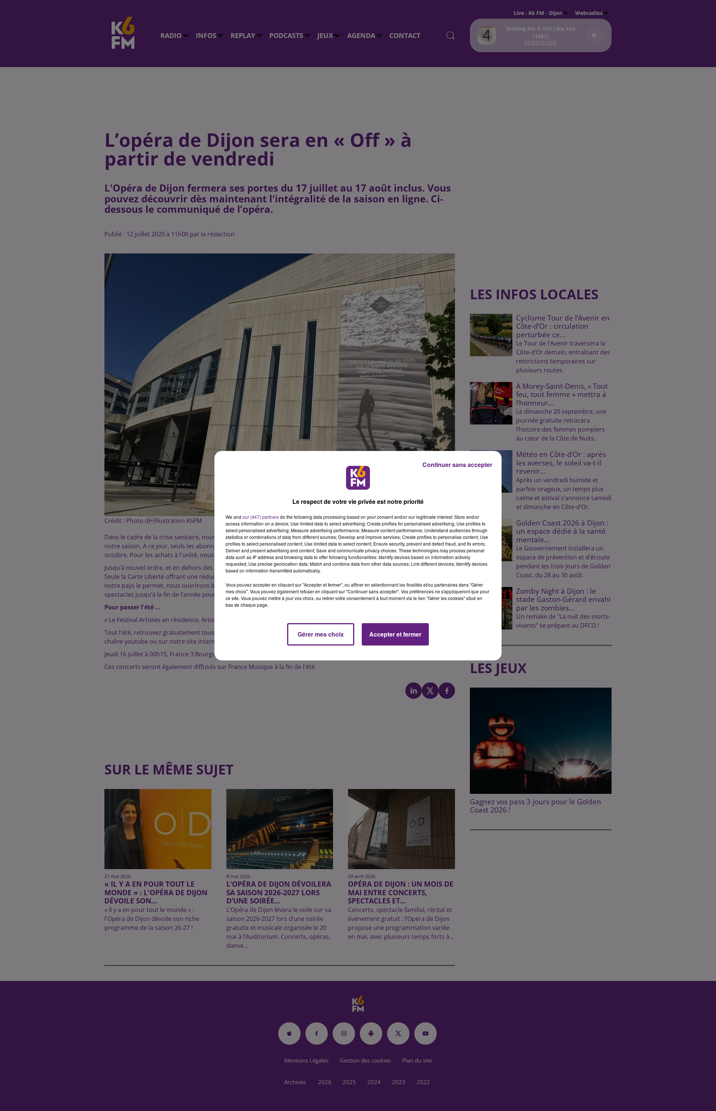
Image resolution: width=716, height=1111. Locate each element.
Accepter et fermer (395, 634)
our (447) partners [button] (260, 517)
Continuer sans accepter (457, 464)
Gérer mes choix (321, 634)
